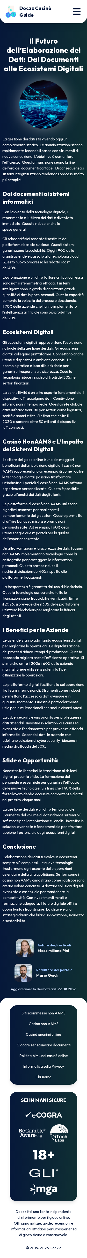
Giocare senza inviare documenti (44, 1045)
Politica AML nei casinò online (43, 1055)
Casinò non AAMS (43, 1023)
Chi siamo (43, 1076)
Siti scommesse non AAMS (43, 1013)
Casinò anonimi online (43, 1034)
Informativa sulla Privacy (43, 1066)
